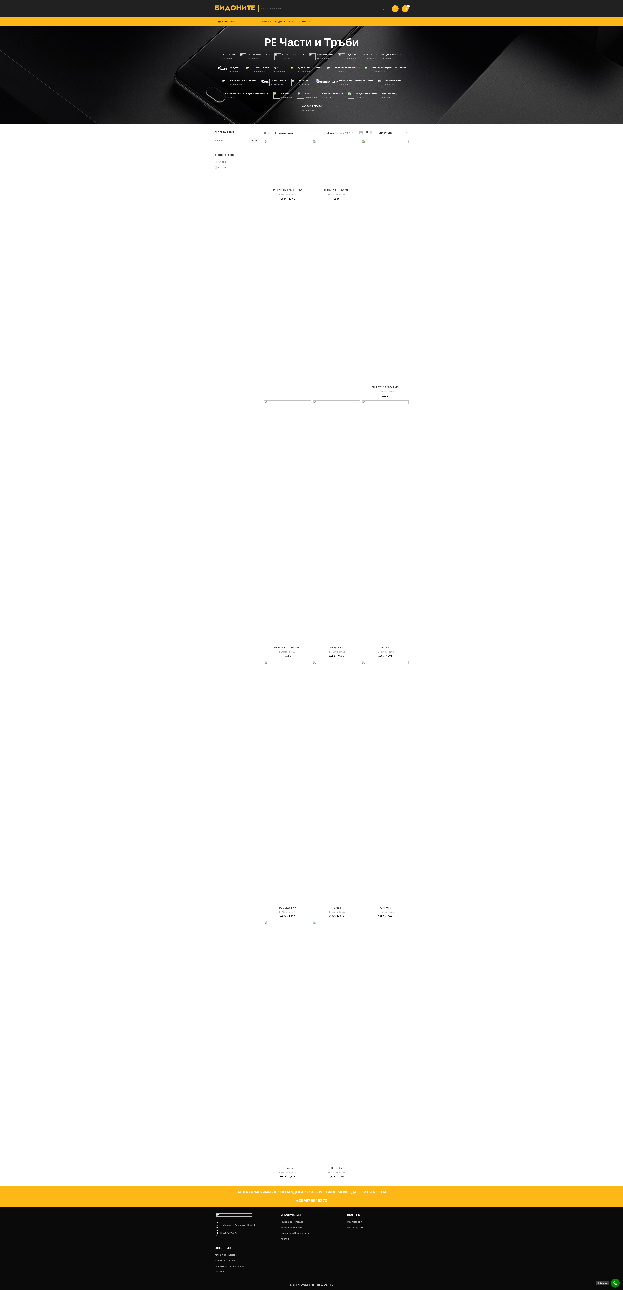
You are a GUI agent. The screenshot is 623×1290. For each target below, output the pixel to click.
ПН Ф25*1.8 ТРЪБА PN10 (385, 387)
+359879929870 (311, 1200)
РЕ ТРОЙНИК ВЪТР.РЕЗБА (287, 190)
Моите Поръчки (355, 1227)
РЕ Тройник (336, 647)
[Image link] (234, 1215)
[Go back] (260, 42)
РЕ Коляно (385, 907)
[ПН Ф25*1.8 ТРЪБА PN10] (385, 262)
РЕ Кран (336, 907)
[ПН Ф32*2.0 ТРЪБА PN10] (336, 163)
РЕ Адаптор (287, 1168)
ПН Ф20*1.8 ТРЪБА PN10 (287, 647)
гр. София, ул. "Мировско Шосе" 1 (237, 1224)
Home (267, 132)
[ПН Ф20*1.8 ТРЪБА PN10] (287, 522)
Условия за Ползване (226, 1254)
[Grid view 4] (371, 133)
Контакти (219, 1271)
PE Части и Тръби (287, 194)
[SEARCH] (382, 8)
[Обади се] (615, 1283)
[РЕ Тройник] (336, 522)
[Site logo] (235, 8)
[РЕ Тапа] (385, 522)
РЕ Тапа (385, 647)
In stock (222, 167)
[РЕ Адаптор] (287, 1043)
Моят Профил (354, 1221)
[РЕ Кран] (336, 783)
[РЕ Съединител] (287, 783)
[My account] (395, 8)
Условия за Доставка (225, 1260)
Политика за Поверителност (229, 1265)
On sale (222, 161)
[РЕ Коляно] (385, 783)
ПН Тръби (336, 1168)
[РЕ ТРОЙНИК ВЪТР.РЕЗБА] (287, 163)
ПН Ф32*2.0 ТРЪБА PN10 (336, 190)
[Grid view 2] (361, 133)
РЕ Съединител (287, 907)
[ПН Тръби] (336, 1043)
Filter (254, 140)
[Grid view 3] (366, 133)
